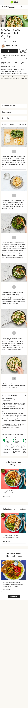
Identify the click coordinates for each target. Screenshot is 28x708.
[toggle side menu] (2, 2)
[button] (14, 112)
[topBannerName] (14, 12)
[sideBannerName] (14, 92)
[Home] (2, 7)
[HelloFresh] (14, 2)
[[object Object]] (21, 51)
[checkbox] (1, 41)
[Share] (25, 51)
